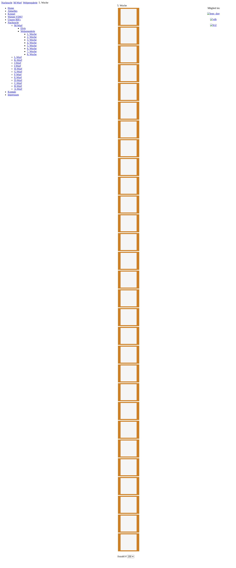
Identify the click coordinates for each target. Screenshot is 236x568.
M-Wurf (17, 2)
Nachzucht (6, 2)
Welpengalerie (30, 2)
